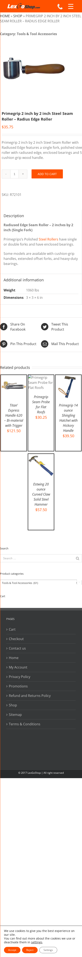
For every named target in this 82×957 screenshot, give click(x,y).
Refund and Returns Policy (30, 695)
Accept (12, 950)
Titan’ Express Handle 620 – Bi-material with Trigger (13, 415)
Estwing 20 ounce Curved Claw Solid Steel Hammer (41, 494)
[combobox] (41, 583)
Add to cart (47, 174)
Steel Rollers (48, 239)
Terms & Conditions (24, 724)
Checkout (16, 639)
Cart (12, 629)
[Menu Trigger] (71, 6)
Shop (17, 16)
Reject (29, 950)
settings (36, 942)
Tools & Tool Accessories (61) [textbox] (40, 583)
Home (5, 16)
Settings (48, 950)
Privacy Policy (19, 676)
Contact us (17, 648)
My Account (18, 667)
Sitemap (15, 714)
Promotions (18, 686)
